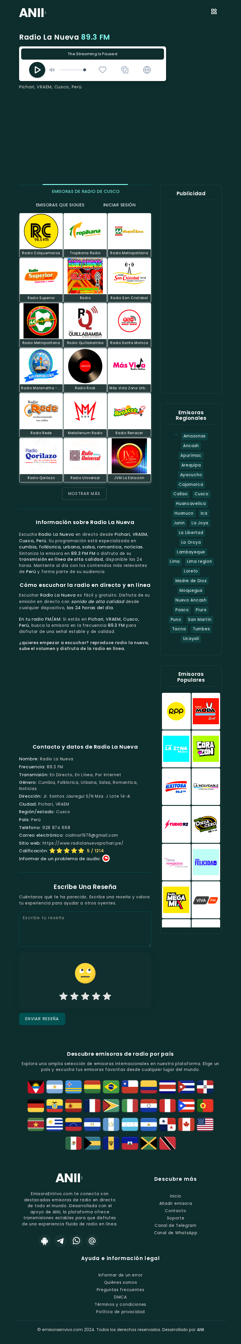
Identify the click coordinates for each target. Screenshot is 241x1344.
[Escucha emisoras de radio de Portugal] (205, 1105)
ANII (200, 1330)
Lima (175, 561)
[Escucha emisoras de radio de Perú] (167, 1105)
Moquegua (191, 590)
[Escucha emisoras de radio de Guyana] (111, 1105)
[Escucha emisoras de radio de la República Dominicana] (205, 1087)
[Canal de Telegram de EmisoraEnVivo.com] (60, 1240)
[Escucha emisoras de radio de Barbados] (111, 1143)
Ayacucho (191, 475)
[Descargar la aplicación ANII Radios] (44, 1240)
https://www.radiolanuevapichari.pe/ (83, 843)
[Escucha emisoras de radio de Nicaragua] (149, 1124)
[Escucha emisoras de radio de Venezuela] (73, 1124)
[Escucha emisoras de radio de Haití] (130, 1143)
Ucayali (191, 638)
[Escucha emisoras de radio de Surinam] (36, 1124)
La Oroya (191, 542)
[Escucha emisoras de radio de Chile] (130, 1087)
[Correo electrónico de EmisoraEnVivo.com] (92, 1240)
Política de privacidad (120, 1312)
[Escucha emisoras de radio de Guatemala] (111, 1124)
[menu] (214, 12)
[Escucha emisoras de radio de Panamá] (167, 1124)
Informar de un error (120, 1275)
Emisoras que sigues (60, 205)
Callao (180, 494)
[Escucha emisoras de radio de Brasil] (111, 1087)
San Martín (199, 619)
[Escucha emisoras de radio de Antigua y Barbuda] (36, 1087)
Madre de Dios (191, 581)
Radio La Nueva (64, 37)
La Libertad (191, 532)
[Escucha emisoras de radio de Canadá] (186, 1124)
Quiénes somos (120, 1282)
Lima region (199, 561)
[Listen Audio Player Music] (147, 70)
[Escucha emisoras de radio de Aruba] (73, 1087)
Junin (179, 523)
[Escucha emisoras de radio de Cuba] (186, 1087)
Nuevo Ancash (190, 600)
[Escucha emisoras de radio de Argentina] (54, 1087)
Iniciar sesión (119, 205)
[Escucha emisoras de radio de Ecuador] (54, 1105)
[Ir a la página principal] (70, 1182)
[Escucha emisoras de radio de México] (73, 1143)
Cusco (201, 494)
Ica (204, 513)
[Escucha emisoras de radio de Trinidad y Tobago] (167, 1143)
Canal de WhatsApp (176, 1233)
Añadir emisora (175, 1203)
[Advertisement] (120, 134)
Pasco (182, 610)
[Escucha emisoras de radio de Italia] (130, 1105)
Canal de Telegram (176, 1225)
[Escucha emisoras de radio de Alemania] (36, 1105)
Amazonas (194, 436)
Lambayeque (191, 552)
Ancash (191, 446)
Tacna (179, 629)
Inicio (175, 1196)
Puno (176, 619)
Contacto (175, 1211)
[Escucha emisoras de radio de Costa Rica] (167, 1087)
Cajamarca (191, 484)
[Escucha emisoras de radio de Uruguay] (54, 1124)
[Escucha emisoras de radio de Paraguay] (149, 1105)
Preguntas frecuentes (121, 1290)
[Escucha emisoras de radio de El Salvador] (92, 1124)
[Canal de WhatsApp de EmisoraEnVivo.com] (76, 1240)
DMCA (120, 1297)
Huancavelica (191, 503)
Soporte (176, 1218)
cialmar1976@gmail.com (91, 835)
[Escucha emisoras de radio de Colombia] (149, 1087)
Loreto (191, 571)
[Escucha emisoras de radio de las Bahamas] (92, 1143)
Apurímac (190, 455)
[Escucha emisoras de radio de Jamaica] (149, 1143)
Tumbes (201, 629)
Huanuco (184, 513)
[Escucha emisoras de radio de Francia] (92, 1105)
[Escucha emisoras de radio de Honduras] (130, 1124)
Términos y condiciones (120, 1304)
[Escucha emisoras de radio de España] (73, 1105)
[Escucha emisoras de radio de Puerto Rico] (186, 1105)
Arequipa (191, 465)
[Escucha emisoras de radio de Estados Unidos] (205, 1124)
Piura (201, 610)
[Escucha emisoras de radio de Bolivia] (92, 1087)
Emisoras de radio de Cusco (85, 191)
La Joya (200, 523)
